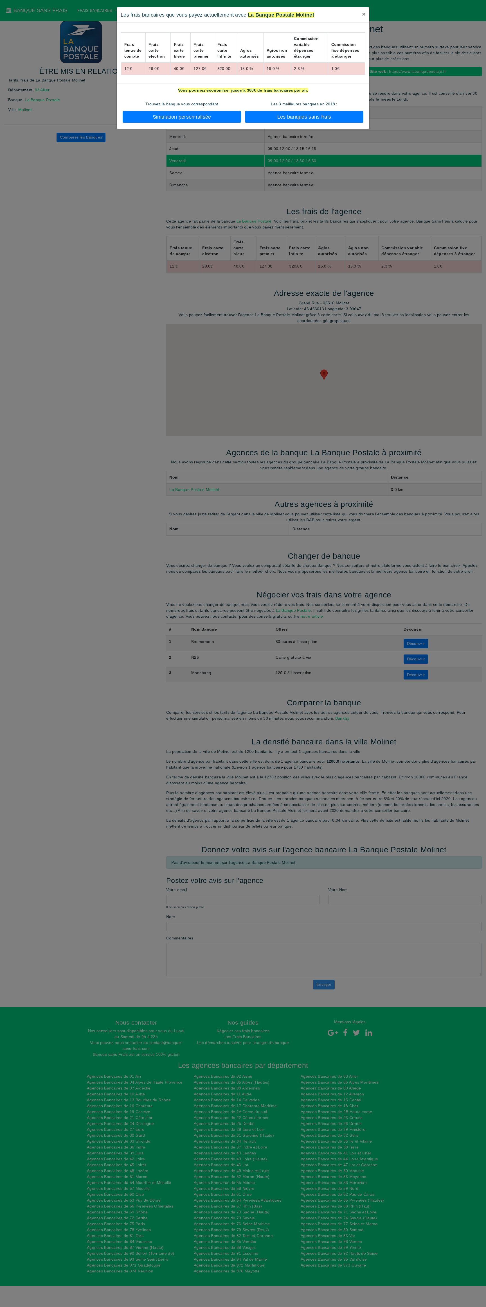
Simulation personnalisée (182, 117)
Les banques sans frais (304, 117)
